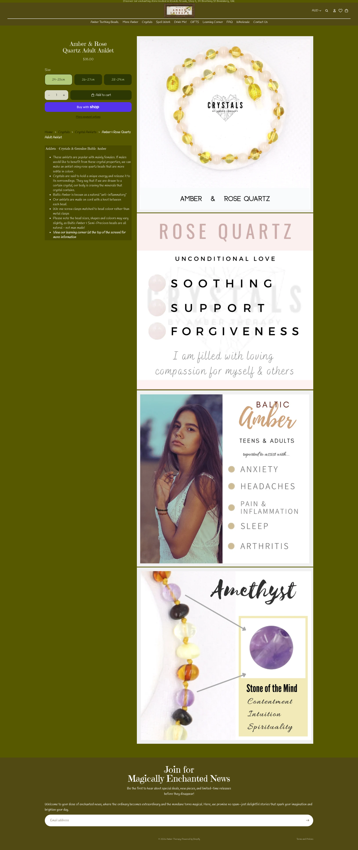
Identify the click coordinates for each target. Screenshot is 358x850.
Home (49, 132)
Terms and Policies (304, 839)
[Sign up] (308, 820)
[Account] (334, 11)
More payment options (88, 117)
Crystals (64, 132)
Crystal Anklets (85, 132)
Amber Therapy (174, 839)
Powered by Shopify (191, 839)
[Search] (327, 11)
